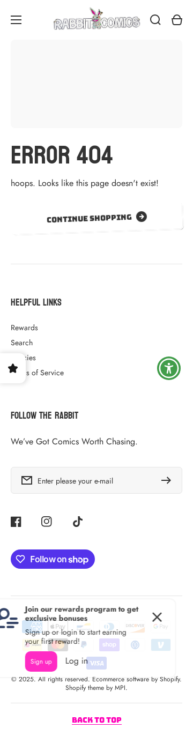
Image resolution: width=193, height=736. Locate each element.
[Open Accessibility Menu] (169, 368)
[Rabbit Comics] (96, 20)
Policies (23, 357)
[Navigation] (16, 19)
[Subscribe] (168, 480)
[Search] (155, 20)
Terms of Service (37, 372)
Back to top (97, 720)
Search (22, 342)
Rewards (24, 327)
